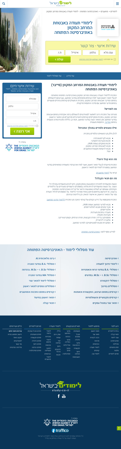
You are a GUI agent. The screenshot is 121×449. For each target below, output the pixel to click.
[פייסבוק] (59, 396)
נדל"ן (58, 331)
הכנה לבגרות (94, 337)
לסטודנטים (18, 341)
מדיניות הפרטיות (16, 347)
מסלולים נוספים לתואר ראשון (38, 286)
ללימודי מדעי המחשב (56, 199)
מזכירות (48, 336)
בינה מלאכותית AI (45, 258)
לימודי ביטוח (48, 332)
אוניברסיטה (111, 258)
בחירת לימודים (113, 331)
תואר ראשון (95, 331)
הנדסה (67, 336)
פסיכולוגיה (66, 354)
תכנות (58, 354)
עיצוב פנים (68, 349)
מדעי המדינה (67, 340)
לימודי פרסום (48, 340)
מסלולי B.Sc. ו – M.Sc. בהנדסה (38, 269)
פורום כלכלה (36, 341)
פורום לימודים (114, 354)
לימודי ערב (95, 354)
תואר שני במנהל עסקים (105, 303)
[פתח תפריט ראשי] (117, 3)
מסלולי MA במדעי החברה (41, 275)
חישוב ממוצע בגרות (15, 334)
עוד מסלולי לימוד (54, 76)
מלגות (116, 350)
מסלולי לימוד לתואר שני (41, 280)
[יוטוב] (64, 396)
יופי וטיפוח (58, 342)
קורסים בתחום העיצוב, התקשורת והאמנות (95, 292)
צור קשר (19, 344)
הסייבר (108, 122)
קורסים (96, 350)
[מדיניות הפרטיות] (119, 428)
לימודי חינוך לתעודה (106, 264)
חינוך (58, 346)
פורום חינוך (37, 344)
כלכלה (77, 339)
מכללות (116, 344)
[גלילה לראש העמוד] (119, 442)
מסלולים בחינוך (109, 286)
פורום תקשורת (36, 337)
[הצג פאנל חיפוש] (3, 3)
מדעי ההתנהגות (76, 344)
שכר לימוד (115, 337)
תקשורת (77, 348)
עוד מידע (70, 76)
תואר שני (96, 334)
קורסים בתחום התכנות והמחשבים (37, 292)
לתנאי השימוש (97, 59)
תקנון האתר (17, 337)
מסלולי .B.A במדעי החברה (40, 264)
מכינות (97, 341)
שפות (58, 337)
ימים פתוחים (114, 347)
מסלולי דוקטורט (108, 280)
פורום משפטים (35, 334)
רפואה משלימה (48, 349)
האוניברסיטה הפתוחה (90, 231)
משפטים (77, 331)
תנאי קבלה (48, 303)
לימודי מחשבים (102, 172)
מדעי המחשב (67, 332)
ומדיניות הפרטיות (85, 59)
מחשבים (104, 11)
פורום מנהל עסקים (34, 331)
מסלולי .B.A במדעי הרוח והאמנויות (99, 269)
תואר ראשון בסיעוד (44, 297)
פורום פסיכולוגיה (35, 350)
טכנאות (48, 345)
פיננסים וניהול (57, 350)
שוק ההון (57, 334)
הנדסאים (96, 344)
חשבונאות (76, 357)
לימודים (113, 11)
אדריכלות (66, 345)
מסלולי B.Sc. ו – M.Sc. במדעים (101, 275)
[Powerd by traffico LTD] (60, 431)
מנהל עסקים (77, 335)
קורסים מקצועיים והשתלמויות (101, 297)
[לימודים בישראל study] (60, 3)
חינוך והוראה (77, 352)
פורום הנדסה (36, 347)
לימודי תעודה (94, 347)
